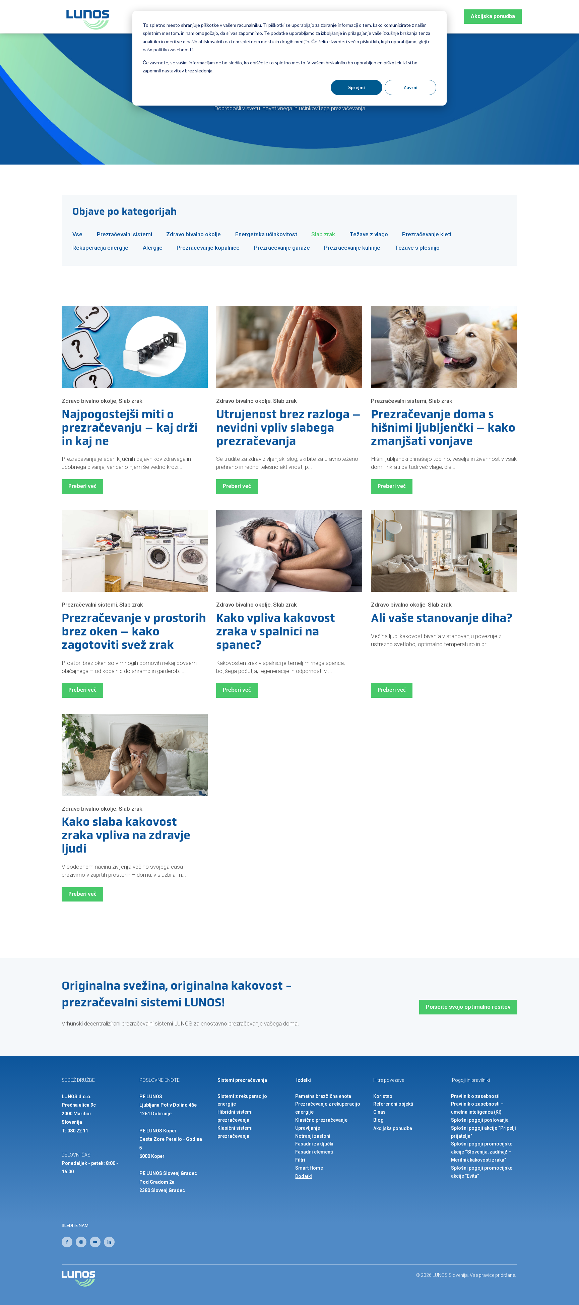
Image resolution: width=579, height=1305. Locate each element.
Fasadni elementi (314, 1152)
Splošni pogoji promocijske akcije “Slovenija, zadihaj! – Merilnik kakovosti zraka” (481, 1152)
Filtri (300, 1160)
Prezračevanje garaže (282, 247)
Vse (77, 234)
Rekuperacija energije (100, 247)
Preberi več (82, 486)
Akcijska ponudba (493, 16)
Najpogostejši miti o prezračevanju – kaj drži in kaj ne (130, 428)
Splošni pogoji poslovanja (480, 1120)
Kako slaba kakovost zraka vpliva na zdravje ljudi (126, 836)
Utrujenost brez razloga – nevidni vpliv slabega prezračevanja (288, 428)
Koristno (382, 1096)
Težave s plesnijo (417, 247)
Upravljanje (307, 1128)
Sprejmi (356, 87)
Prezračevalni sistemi (124, 234)
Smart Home (309, 1168)
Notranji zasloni (312, 1136)
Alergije (153, 247)
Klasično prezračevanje (321, 1120)
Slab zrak (323, 234)
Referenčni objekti (393, 1104)
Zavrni (410, 87)
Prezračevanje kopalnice (208, 247)
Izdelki (303, 1080)
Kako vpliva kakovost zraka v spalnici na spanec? (275, 632)
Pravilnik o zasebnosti (475, 1096)
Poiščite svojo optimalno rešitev (468, 1006)
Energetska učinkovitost (266, 234)
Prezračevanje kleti (426, 234)
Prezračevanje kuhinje (352, 247)
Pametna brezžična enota (323, 1096)
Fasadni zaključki (314, 1143)
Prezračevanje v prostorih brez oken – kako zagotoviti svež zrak (134, 632)
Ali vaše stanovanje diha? (441, 619)
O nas (379, 1112)
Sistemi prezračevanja (242, 1080)
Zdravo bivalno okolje (193, 234)
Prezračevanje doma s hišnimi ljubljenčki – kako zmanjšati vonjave (443, 428)
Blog (378, 1120)
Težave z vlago (368, 234)
